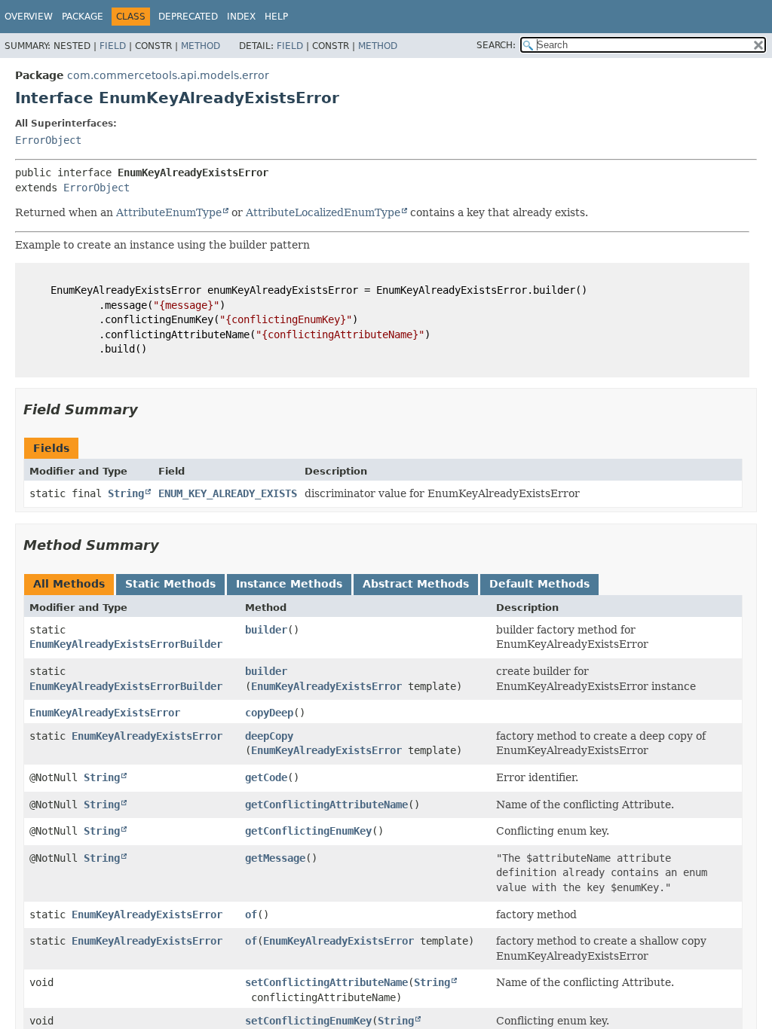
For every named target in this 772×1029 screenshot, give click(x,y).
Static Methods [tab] (170, 584)
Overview (29, 16)
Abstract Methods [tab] (416, 584)
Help (276, 16)
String (126, 493)
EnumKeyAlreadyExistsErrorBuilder (125, 644)
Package (82, 16)
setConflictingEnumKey (308, 1021)
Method (200, 46)
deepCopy (269, 736)
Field (113, 46)
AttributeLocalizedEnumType (323, 212)
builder (266, 630)
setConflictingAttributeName (326, 982)
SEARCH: (496, 45)
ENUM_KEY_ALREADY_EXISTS (227, 493)
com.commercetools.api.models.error (168, 75)
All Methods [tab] (69, 584)
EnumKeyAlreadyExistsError (326, 686)
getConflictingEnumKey (308, 831)
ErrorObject (48, 140)
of (251, 914)
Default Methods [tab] (539, 584)
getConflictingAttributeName (326, 804)
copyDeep (269, 713)
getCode (266, 777)
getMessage (275, 858)
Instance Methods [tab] (289, 584)
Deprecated (188, 16)
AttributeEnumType (169, 212)
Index (241, 16)
